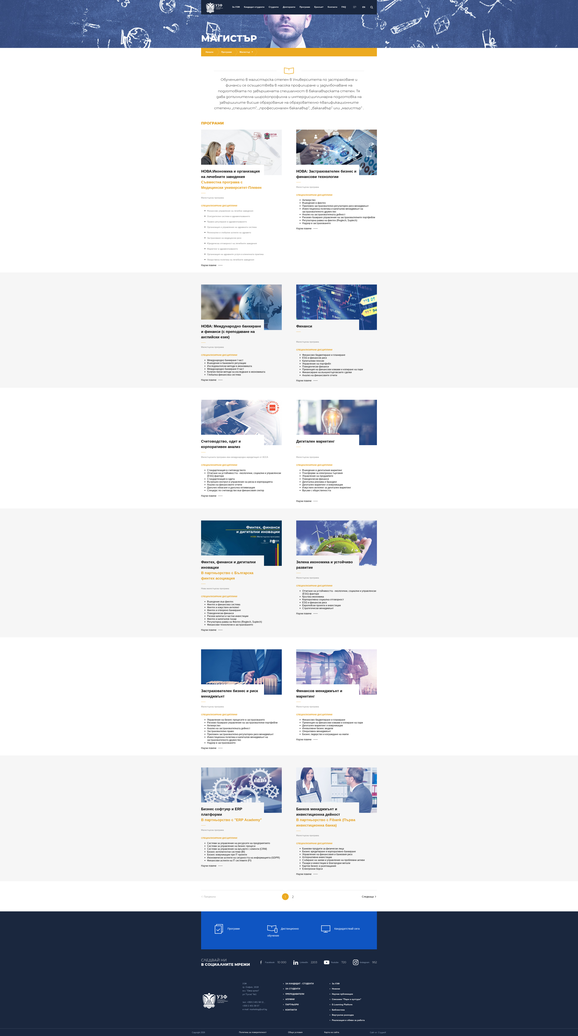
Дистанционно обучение (283, 932)
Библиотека (338, 1010)
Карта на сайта (331, 1032)
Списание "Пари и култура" (346, 999)
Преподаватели (294, 994)
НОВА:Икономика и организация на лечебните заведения (231, 179)
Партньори (292, 1004)
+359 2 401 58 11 (255, 1002)
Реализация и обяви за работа (348, 1020)
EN (363, 7)
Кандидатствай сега (347, 928)
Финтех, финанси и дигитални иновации (228, 570)
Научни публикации (342, 994)
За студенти (292, 988)
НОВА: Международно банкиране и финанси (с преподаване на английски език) (231, 331)
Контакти (291, 1010)
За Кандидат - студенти (299, 983)
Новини (336, 988)
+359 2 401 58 (249, 1006)
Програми (233, 928)
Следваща (368, 896)
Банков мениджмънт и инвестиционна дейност (325, 817)
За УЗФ (336, 983)
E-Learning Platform (342, 1004)
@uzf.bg (263, 1009)
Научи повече (208, 265)
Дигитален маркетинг (315, 441)
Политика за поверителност (252, 1032)
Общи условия (295, 1032)
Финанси (304, 326)
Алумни (290, 999)
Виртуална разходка (343, 1015)
